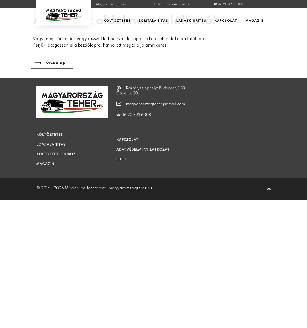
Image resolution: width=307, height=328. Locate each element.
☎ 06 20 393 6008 (228, 4)
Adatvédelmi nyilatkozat (143, 149)
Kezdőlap (55, 63)
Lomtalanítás (50, 144)
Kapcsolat (127, 140)
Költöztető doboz (56, 154)
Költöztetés (49, 134)
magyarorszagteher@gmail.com (155, 104)
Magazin (45, 164)
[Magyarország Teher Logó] (63, 20)
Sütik (121, 159)
